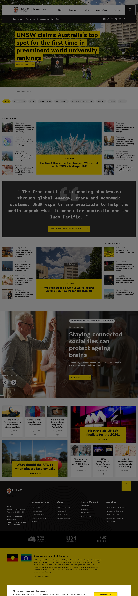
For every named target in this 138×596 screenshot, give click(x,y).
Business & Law (45, 101)
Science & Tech (19, 101)
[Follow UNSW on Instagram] (108, 18)
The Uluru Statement (41, 576)
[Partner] (39, 10)
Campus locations (112, 515)
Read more (75, 378)
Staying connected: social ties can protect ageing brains (96, 344)
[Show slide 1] (9, 375)
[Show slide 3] (20, 375)
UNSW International (64, 507)
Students (101, 101)
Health (32, 101)
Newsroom (84, 509)
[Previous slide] (5, 382)
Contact (58, 19)
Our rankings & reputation (116, 507)
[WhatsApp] (123, 18)
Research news (86, 516)
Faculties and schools (114, 511)
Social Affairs (61, 101)
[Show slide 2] (15, 375)
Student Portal (62, 515)
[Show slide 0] (4, 375)
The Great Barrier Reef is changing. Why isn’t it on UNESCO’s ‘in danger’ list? (69, 164)
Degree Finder (62, 511)
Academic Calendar (63, 518)
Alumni (34, 522)
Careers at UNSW (38, 515)
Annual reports (46, 19)
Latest (6, 101)
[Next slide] (14, 382)
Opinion (122, 101)
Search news (18, 19)
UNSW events (85, 513)
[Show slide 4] (25, 375)
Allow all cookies (105, 594)
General (112, 101)
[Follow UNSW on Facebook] (112, 18)
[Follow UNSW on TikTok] (120, 18)
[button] (126, 486)
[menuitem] (60, 10)
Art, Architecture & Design (82, 101)
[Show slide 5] (30, 375)
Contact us (36, 507)
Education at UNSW (39, 518)
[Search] (130, 10)
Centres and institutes (115, 518)
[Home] (21, 10)
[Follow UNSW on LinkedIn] (104, 18)
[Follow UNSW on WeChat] (116, 18)
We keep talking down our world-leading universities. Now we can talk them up (69, 289)
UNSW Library (111, 522)
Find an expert (32, 19)
